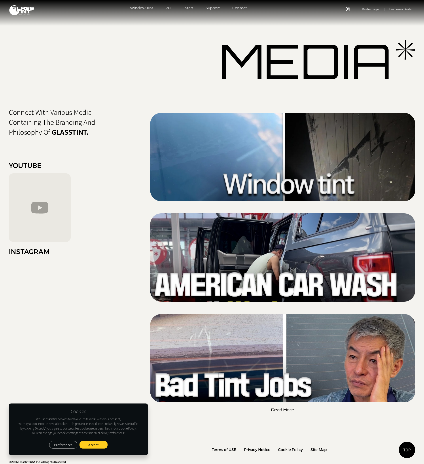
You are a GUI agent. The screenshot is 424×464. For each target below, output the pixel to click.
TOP (407, 450)
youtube (25, 166)
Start (189, 8)
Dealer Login (370, 9)
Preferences (63, 445)
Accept (93, 445)
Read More (282, 409)
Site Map (318, 449)
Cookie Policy (290, 449)
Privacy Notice (257, 449)
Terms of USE (224, 449)
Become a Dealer (401, 9)
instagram (29, 252)
